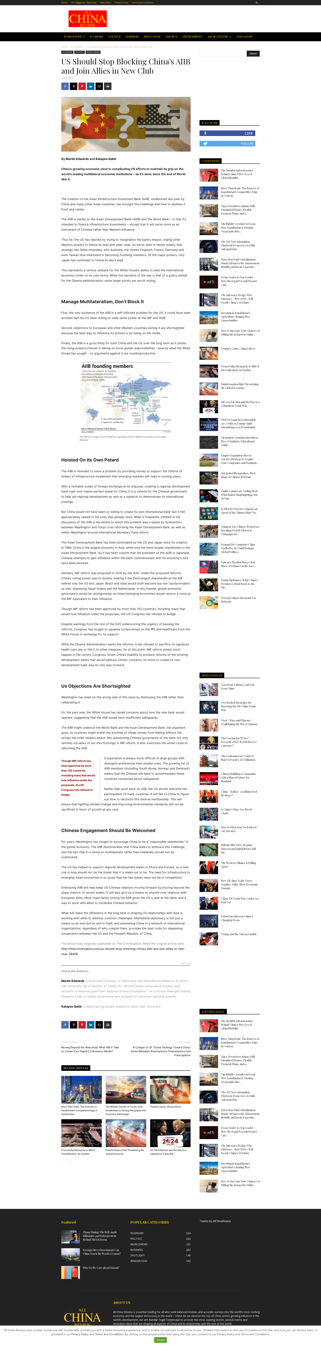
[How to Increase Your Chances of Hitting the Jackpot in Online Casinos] (209, 335)
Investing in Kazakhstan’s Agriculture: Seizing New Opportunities (235, 316)
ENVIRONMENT (192, 36)
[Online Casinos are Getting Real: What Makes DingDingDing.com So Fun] (209, 495)
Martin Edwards (77, 159)
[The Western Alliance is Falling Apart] (209, 867)
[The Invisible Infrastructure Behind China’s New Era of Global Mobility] (209, 175)
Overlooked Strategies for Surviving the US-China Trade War (238, 706)
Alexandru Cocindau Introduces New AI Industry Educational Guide (239, 441)
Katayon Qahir (106, 159)
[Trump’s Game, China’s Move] (170, 1090)
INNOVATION (152, 36)
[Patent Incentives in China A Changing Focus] (209, 921)
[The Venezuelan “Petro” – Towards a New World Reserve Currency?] (209, 742)
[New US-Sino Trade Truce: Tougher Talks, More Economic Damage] (209, 885)
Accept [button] (160, 1339)
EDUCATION (244, 36)
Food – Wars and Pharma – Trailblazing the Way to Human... (240, 722)
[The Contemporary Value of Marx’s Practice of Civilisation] (209, 760)
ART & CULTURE (217, 36)
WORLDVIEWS (73, 36)
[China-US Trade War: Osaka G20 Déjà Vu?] (209, 903)
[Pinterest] (82, 86)
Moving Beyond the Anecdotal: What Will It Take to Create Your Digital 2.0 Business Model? (90, 1049)
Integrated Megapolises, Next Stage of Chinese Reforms (238, 475)
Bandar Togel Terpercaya (164, 1320)
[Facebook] (65, 86)
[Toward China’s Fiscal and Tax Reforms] (209, 602)
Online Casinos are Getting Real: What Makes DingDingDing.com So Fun (239, 494)
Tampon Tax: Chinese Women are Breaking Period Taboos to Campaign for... (240, 530)
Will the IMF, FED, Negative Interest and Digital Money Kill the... (238, 848)
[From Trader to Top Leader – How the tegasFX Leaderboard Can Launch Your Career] (209, 282)
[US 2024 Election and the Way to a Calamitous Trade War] (170, 1133)
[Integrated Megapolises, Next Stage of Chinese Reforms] (209, 477)
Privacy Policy (121, 2)
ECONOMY (96, 36)
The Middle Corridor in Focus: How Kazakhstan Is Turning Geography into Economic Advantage (126, 1110)
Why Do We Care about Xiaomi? (101, 1268)
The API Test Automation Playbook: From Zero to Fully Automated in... (238, 245)
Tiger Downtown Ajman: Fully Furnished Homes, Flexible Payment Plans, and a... (238, 209)
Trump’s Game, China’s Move (165, 1106)
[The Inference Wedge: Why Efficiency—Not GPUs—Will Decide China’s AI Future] (209, 299)
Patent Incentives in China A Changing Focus (237, 918)
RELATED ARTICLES (76, 1068)
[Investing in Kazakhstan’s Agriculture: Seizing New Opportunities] (209, 317)
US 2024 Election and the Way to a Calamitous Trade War (240, 403)
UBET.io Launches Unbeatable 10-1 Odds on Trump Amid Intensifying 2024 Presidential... (238, 423)
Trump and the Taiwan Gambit (238, 934)
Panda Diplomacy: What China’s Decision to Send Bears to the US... (239, 583)
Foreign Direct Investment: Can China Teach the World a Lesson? (102, 1251)
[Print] (107, 86)
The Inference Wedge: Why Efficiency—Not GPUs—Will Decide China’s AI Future (237, 298)
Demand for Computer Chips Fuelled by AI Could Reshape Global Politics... (238, 548)
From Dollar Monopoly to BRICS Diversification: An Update (240, 368)
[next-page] (69, 1161)
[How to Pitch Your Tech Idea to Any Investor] (209, 832)
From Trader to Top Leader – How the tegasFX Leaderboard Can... (239, 281)
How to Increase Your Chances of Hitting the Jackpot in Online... (240, 332)
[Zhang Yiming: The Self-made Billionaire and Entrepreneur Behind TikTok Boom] (70, 1236)
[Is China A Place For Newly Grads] (209, 814)
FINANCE (171, 36)
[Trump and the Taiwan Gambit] (209, 938)
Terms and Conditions (143, 2)
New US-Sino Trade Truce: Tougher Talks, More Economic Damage (239, 884)
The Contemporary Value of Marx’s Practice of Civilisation (238, 758)
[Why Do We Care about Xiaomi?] (70, 1272)
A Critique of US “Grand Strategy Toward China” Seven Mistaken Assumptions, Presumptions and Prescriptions (161, 1051)
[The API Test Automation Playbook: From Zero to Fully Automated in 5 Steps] (209, 246)
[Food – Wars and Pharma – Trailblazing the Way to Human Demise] (209, 725)
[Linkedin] (90, 86)
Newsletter (105, 2)
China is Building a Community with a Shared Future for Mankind (238, 777)
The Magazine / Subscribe (84, 2)
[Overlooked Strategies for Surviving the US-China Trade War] (209, 707)
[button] (257, 2)
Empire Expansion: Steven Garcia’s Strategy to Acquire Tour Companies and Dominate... (240, 459)
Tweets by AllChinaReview (215, 1221)
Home (64, 2)
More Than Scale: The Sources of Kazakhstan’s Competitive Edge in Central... (240, 191)
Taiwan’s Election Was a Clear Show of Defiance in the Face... (238, 564)
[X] (73, 86)
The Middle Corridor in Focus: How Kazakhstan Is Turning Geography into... (238, 227)
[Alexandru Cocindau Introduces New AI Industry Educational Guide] (209, 442)
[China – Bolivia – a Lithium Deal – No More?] (209, 796)
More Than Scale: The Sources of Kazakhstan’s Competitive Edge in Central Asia (79, 1110)
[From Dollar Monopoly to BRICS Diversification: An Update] (81, 1133)
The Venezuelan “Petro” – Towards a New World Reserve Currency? (239, 741)
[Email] (99, 86)
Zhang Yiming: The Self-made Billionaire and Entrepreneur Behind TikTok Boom (100, 1235)
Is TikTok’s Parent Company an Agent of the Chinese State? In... (239, 510)
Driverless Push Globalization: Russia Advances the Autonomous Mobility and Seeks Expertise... (240, 263)
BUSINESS (132, 36)
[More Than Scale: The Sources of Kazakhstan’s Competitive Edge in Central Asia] (81, 1090)
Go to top (186, 963)
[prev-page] (63, 1161)
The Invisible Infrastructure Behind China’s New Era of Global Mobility (237, 174)
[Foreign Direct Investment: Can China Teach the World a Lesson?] (70, 1254)
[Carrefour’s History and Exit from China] (209, 689)
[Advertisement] (186, 18)
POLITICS (114, 36)
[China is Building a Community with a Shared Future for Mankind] (209, 778)
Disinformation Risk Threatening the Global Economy (240, 386)
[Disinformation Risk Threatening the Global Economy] (126, 1133)
